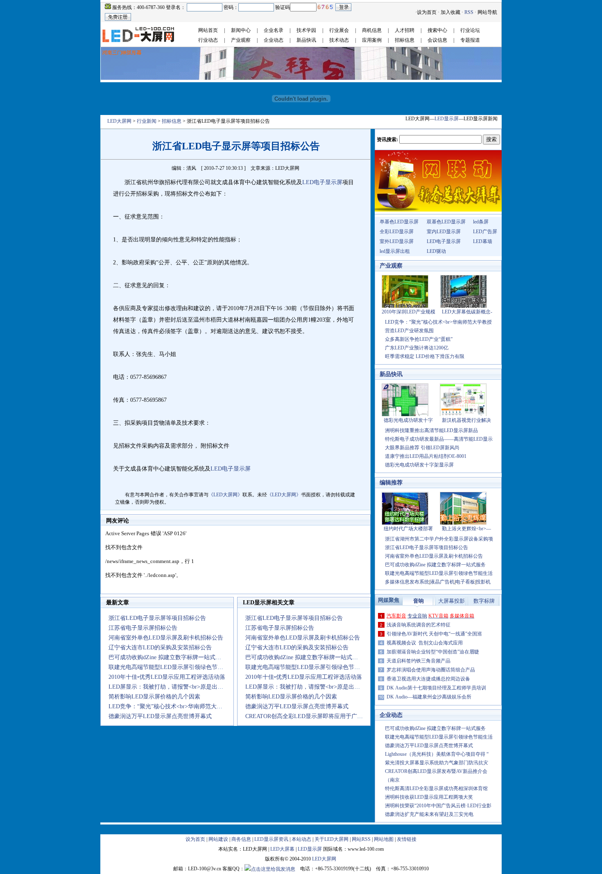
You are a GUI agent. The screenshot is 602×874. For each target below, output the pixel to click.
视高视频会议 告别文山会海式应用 (425, 643)
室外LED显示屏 (397, 241)
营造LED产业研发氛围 (409, 330)
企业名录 (273, 30)
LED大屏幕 (282, 849)
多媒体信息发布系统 (407, 582)
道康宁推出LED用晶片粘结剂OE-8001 (425, 456)
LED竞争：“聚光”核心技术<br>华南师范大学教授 (438, 322)
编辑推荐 (391, 483)
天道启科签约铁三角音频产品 (418, 661)
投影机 (483, 582)
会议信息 (437, 40)
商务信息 (241, 839)
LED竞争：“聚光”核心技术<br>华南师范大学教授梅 (174, 706)
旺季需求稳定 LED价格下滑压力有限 (424, 356)
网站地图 (384, 839)
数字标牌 (484, 601)
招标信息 (404, 40)
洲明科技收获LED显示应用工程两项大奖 (429, 797)
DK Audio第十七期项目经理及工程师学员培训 (436, 688)
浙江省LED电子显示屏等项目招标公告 (157, 618)
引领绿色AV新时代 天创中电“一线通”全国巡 (434, 634)
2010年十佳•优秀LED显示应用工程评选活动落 (167, 677)
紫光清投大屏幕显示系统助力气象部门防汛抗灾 (436, 763)
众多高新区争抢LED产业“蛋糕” (419, 339)
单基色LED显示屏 (399, 222)
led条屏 (481, 222)
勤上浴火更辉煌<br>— (466, 529)
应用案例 (372, 40)
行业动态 (208, 40)
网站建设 (218, 839)
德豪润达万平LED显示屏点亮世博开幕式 (160, 716)
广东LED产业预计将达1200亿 (416, 348)
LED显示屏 (447, 119)
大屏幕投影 (451, 601)
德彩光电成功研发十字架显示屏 (419, 465)
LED (308, 182)
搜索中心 (437, 30)
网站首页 (208, 30)
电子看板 (465, 582)
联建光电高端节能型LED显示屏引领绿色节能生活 (172, 667)
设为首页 (427, 12)
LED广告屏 (485, 231)
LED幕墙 (482, 241)
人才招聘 (404, 30)
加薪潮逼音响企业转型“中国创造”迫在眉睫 (433, 652)
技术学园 (306, 30)
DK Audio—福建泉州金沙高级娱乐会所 (429, 697)
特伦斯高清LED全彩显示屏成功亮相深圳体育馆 (436, 788)
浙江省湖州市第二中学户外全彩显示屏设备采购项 (439, 539)
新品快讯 (306, 40)
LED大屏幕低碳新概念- (467, 312)
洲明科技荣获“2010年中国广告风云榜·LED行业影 (438, 806)
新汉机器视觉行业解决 (466, 420)
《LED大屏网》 (225, 495)
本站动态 (301, 839)
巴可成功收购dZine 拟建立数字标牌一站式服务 (168, 657)
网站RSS (361, 839)
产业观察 (241, 40)
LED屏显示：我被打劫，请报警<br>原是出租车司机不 (177, 687)
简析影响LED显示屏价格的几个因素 (154, 697)
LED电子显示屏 (444, 241)
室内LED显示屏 (444, 231)
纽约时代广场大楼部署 (408, 529)
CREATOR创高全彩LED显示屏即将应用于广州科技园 (312, 716)
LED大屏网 (119, 121)
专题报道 (470, 40)
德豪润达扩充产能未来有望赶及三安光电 (429, 814)
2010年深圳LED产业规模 (408, 312)
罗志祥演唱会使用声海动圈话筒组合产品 (431, 670)
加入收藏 (450, 12)
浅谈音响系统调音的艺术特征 (418, 625)
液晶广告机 (442, 582)
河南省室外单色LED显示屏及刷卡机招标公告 (166, 638)
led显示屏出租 (395, 251)
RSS (468, 12)
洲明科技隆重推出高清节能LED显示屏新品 (431, 430)
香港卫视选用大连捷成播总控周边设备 (428, 679)
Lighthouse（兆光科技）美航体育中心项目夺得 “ (437, 754)
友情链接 (406, 839)
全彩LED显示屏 (397, 231)
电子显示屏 (328, 182)
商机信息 (372, 30)
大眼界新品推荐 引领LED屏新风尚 (422, 448)
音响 (418, 601)
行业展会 (339, 30)
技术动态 (339, 40)
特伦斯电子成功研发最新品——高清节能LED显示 (439, 439)
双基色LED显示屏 (446, 222)
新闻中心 (241, 30)
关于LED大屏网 (332, 839)
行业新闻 (146, 121)
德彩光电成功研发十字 (408, 420)
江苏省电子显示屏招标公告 (143, 628)
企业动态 (273, 40)
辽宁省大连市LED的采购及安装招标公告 (160, 647)
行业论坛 (470, 30)
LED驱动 (436, 251)
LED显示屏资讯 (271, 839)
